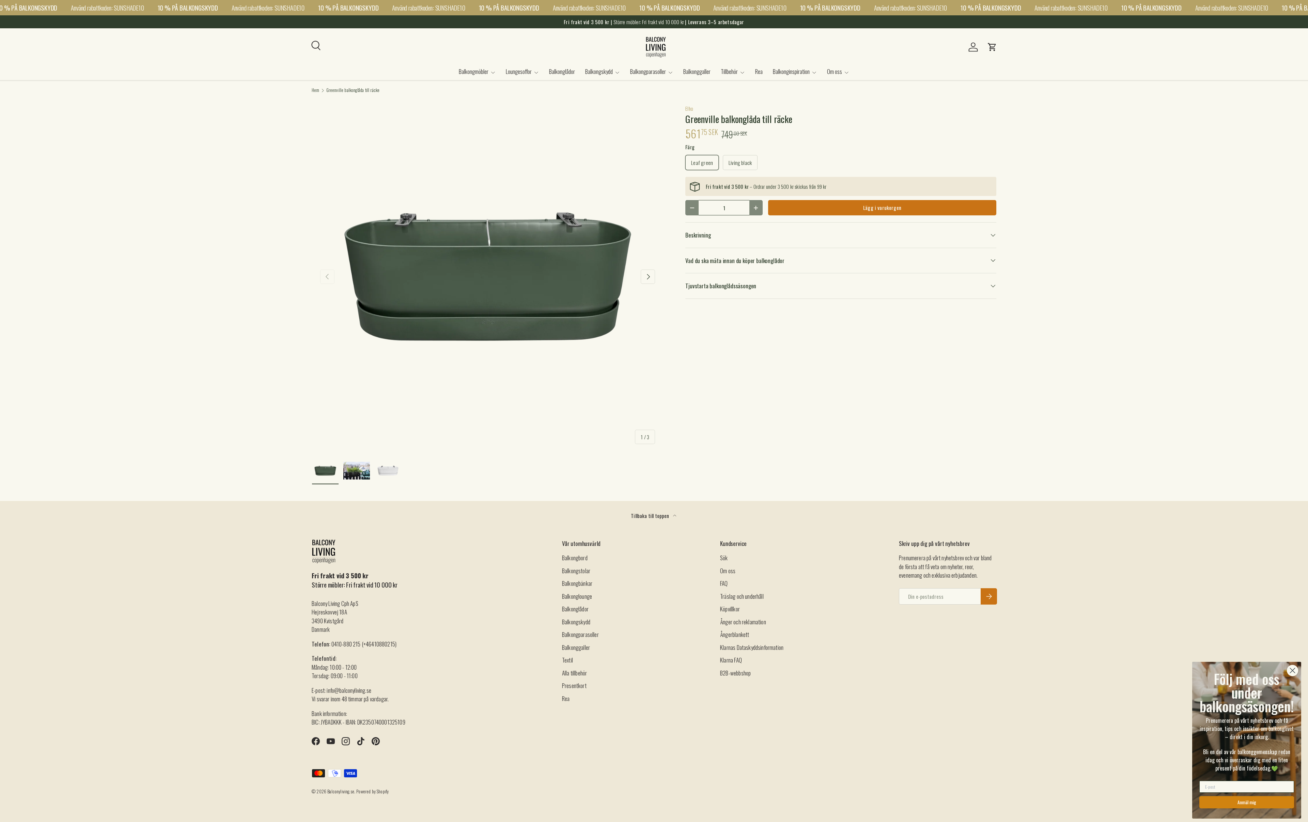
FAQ (724, 583)
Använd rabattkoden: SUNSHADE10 (107, 7)
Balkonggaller (697, 71)
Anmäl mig (1246, 802)
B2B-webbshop (735, 673)
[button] (992, 47)
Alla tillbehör (574, 673)
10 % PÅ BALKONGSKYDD (188, 7)
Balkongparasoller (648, 71)
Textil (567, 660)
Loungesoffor (519, 71)
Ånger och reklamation (743, 622)
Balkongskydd (599, 71)
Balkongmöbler (473, 71)
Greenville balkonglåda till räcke (353, 90)
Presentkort (574, 685)
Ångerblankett (734, 634)
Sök (724, 557)
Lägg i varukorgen (882, 207)
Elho (689, 108)
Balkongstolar (576, 570)
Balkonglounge (577, 596)
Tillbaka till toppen (650, 515)
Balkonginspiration (791, 71)
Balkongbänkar (577, 583)
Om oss (834, 71)
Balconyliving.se (340, 791)
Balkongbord (575, 557)
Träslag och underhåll (742, 596)
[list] (487, 276)
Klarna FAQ (731, 660)
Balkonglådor (562, 71)
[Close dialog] (1292, 670)
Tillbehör (729, 71)
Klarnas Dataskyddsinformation (751, 647)
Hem (316, 90)
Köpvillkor (730, 609)
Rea (759, 71)
